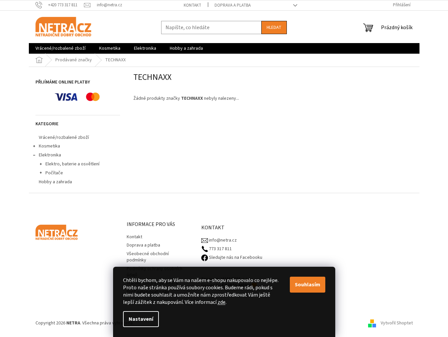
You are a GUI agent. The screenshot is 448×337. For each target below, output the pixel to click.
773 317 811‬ (220, 249)
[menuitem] (60, 48)
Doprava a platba (233, 5)
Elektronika (50, 155)
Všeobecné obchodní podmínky (148, 257)
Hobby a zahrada (55, 182)
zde (221, 302)
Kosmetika (49, 146)
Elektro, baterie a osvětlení (72, 164)
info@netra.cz (222, 240)
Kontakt (192, 5)
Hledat (274, 27)
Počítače (54, 173)
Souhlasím (307, 284)
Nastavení (141, 319)
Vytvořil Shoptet (397, 323)
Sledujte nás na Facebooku (235, 257)
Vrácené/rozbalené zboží (64, 137)
